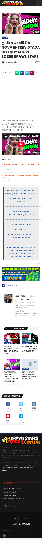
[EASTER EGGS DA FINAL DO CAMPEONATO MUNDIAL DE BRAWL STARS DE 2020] (12, 364)
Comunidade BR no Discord (13, 489)
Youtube (5, 37)
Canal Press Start (12, 285)
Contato (16, 518)
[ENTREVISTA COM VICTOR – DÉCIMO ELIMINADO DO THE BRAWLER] (30, 364)
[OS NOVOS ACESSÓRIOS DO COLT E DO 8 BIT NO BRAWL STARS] (12, 338)
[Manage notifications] (4, 536)
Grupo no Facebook (10, 492)
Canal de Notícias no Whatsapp (14, 498)
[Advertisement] (21, 97)
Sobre (26, 518)
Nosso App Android (29, 316)
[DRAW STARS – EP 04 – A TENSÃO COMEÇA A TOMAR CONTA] (30, 338)
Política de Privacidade (11, 506)
